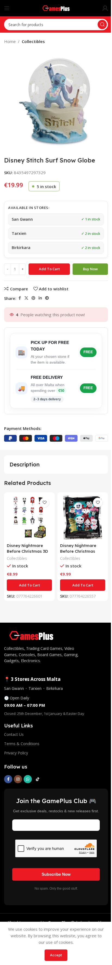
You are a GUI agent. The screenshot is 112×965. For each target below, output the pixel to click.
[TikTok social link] (37, 779)
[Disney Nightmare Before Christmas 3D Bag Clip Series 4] (29, 517)
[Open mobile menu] (6, 8)
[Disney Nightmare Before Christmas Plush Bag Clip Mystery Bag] (82, 517)
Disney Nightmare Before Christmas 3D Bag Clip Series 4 (27, 551)
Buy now (90, 268)
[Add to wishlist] (44, 502)
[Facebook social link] (19, 298)
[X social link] (26, 298)
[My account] (105, 8)
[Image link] (31, 635)
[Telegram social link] (47, 298)
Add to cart (49, 268)
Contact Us (14, 734)
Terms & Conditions (21, 743)
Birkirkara (54, 688)
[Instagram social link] (18, 779)
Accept (56, 954)
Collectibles (33, 41)
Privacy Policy (16, 752)
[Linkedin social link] (40, 298)
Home (10, 41)
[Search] (102, 24)
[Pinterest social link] (33, 298)
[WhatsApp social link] (28, 779)
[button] (29, 585)
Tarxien (35, 688)
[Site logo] (56, 7)
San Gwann (14, 688)
